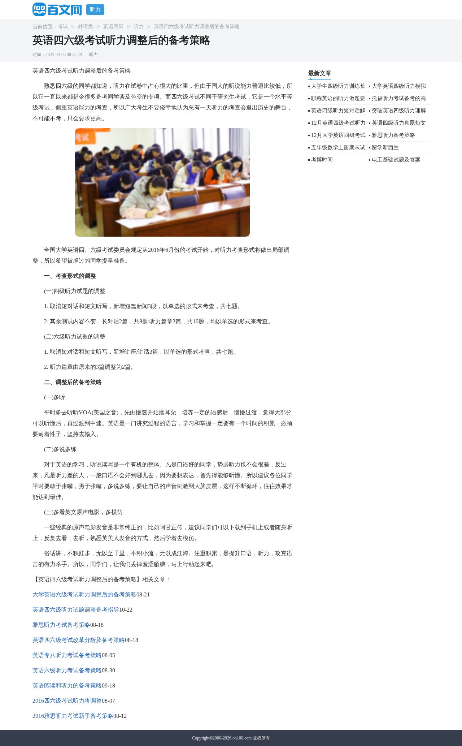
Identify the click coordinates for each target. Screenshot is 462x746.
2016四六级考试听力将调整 (67, 701)
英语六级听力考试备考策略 (67, 670)
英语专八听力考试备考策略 (67, 655)
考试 (63, 26)
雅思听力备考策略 (393, 135)
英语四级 (113, 26)
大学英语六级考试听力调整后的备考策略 (84, 594)
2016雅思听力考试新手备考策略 (72, 716)
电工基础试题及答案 (396, 160)
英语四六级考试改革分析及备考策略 (78, 640)
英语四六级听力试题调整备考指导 (75, 610)
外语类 (85, 26)
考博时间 (322, 160)
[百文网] (59, 9)
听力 (95, 9)
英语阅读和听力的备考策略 (67, 685)
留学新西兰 (385, 147)
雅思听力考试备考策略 (61, 625)
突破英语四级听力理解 (399, 110)
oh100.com (242, 738)
